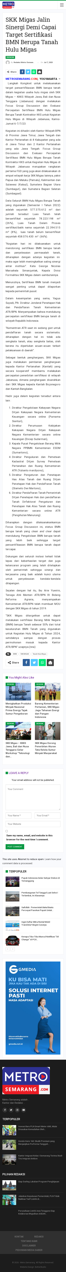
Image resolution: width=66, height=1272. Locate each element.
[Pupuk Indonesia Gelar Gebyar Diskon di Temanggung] (12, 882)
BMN (15, 654)
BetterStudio (40, 1267)
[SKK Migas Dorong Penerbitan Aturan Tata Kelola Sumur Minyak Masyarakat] (47, 731)
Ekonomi (10, 57)
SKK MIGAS (25, 654)
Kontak (19, 1236)
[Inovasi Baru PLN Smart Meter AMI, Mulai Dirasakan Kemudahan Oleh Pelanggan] (9, 1130)
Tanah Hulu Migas (39, 654)
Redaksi (39, 1236)
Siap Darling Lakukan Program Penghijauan (38, 1181)
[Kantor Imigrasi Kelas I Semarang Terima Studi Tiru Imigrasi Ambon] (9, 1159)
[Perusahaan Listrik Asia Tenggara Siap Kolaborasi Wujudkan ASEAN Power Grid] (9, 1214)
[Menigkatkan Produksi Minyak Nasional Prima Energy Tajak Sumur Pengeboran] (18, 691)
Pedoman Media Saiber (29, 1250)
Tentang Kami (29, 1241)
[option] (33, 911)
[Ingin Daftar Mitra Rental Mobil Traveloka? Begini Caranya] (12, 926)
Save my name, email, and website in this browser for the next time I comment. (29, 837)
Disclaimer (29, 1245)
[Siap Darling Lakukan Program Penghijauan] (9, 1185)
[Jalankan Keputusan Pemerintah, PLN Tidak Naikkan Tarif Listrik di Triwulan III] (9, 1200)
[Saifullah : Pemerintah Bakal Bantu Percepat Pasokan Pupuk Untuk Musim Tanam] (12, 911)
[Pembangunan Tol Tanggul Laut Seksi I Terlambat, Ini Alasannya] (12, 896)
